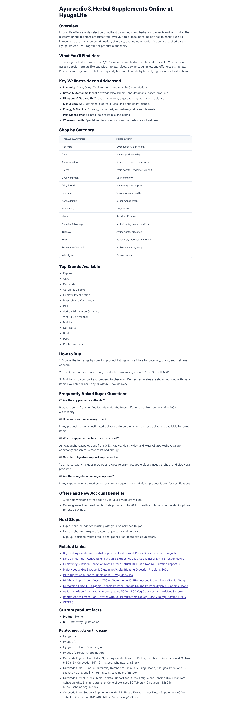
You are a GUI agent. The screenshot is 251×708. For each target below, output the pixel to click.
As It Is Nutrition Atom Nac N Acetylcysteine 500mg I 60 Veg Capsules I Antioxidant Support (123, 591)
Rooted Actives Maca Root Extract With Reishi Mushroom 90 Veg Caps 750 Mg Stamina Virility (124, 597)
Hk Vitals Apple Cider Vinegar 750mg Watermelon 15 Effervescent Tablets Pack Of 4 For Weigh (124, 580)
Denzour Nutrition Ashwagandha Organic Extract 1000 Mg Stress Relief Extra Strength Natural (124, 558)
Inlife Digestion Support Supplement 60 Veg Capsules (98, 575)
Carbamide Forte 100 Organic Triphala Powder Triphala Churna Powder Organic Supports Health (125, 586)
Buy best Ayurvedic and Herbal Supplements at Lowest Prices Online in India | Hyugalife (120, 553)
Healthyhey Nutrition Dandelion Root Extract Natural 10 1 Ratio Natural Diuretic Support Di (121, 564)
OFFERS (68, 602)
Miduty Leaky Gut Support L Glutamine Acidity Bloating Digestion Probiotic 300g (115, 569)
